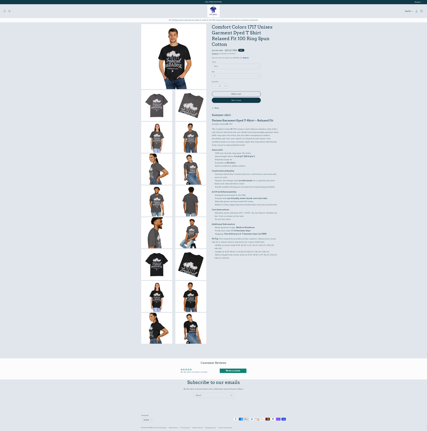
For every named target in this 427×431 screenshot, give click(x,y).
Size (213, 72)
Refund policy (173, 427)
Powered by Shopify (160, 427)
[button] (4, 11)
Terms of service (197, 427)
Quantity (215, 81)
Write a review (233, 371)
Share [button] (216, 108)
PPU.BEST (149, 427)
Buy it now (236, 100)
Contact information (225, 427)
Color (214, 62)
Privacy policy (185, 427)
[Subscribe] (231, 395)
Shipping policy (210, 427)
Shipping (215, 53)
